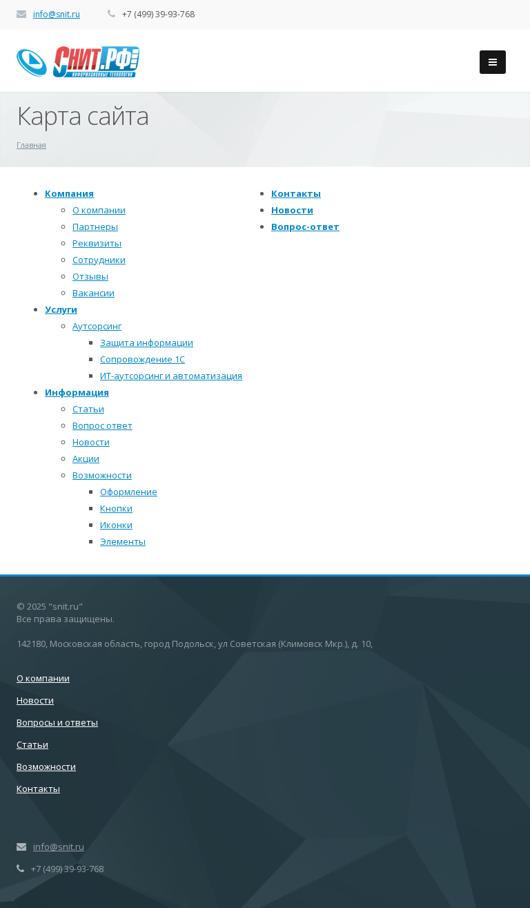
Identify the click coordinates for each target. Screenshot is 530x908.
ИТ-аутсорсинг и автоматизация (171, 375)
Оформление (128, 491)
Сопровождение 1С (142, 359)
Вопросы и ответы (57, 722)
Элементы (123, 541)
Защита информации (146, 342)
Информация (77, 392)
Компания (69, 193)
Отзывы (90, 276)
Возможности (102, 475)
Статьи (88, 409)
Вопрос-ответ (305, 226)
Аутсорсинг (96, 326)
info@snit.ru (56, 14)
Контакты (296, 193)
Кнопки (116, 508)
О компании (99, 210)
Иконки (116, 525)
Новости (91, 442)
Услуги (61, 309)
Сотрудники (99, 259)
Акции (85, 458)
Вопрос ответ (102, 425)
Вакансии (93, 293)
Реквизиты (96, 243)
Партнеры (95, 226)
